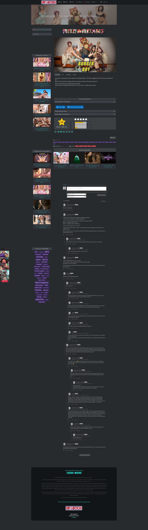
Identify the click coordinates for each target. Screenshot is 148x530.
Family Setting (45, 266)
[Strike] (73, 191)
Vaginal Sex (40, 299)
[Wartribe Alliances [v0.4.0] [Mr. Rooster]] (92, 158)
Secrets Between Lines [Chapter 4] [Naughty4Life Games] (42, 84)
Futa (35, 273)
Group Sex (46, 273)
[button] (106, 2)
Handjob (79, 142)
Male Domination (41, 280)
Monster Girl (46, 287)
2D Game (41, 252)
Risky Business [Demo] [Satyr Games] (42, 69)
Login (65, 184)
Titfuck (44, 297)
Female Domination (45, 268)
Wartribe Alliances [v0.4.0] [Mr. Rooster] (92, 166)
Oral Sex (100, 142)
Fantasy (37, 269)
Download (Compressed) (75, 107)
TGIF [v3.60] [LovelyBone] (42, 115)
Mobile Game (38, 287)
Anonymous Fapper (77, 240)
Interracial (39, 278)
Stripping (106, 142)
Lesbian (44, 278)
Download (60, 107)
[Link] (78, 191)
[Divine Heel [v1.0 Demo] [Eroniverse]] (61, 158)
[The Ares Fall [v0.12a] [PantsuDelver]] (108, 158)
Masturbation (92, 142)
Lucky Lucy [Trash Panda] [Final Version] (42, 226)
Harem (43, 275)
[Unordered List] (76, 191)
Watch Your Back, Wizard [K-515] (77, 166)
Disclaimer (71, 502)
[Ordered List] (74, 191)
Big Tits (67, 142)
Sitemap (74, 517)
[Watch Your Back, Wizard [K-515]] (77, 158)
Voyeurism (42, 302)
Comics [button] (72, 2)
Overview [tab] (57, 74)
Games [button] (66, 2)
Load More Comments (84, 455)
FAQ (77, 470)
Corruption (44, 262)
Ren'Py (89, 146)
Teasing (110, 142)
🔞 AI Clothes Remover (41, 29)
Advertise (72, 470)
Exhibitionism (37, 266)
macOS (85, 146)
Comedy (75, 142)
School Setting (39, 294)
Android (81, 146)
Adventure (38, 254)
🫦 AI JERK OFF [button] (79, 2)
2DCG (36, 252)
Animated (59, 142)
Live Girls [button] (87, 2)
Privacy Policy (78, 502)
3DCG (56, 142)
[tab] (85, 101)
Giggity (75, 284)
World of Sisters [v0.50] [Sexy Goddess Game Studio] (42, 165)
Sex (103, 142)
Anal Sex (45, 254)
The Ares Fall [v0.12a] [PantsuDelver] (108, 166)
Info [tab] (63, 74)
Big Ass (63, 142)
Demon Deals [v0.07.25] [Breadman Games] (41, 129)
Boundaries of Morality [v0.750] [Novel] (42, 211)
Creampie (39, 264)
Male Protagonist (85, 142)
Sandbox (46, 292)
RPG (41, 292)
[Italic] (69, 191)
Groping (40, 273)
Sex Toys (45, 294)
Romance (45, 290)
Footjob (47, 271)
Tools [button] (94, 2)
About (66, 470)
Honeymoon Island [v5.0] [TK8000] (42, 100)
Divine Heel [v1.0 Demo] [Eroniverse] (61, 166)
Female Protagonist (39, 271)
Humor (48, 275)
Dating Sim (45, 264)
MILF (97, 142)
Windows (94, 146)
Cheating (71, 142)
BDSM (46, 257)
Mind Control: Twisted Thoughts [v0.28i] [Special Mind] (42, 180)
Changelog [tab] (68, 74)
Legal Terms (86, 502)
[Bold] (68, 191)
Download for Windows (62, 101)
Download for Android (62, 114)
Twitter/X (70, 473)
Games (76, 146)
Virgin (47, 299)
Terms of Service (62, 502)
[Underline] (71, 191)
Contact (81, 470)
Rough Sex (37, 292)
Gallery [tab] (74, 74)
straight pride (83, 435)
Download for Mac (61, 111)
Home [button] (60, 2)
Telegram (78, 473)
